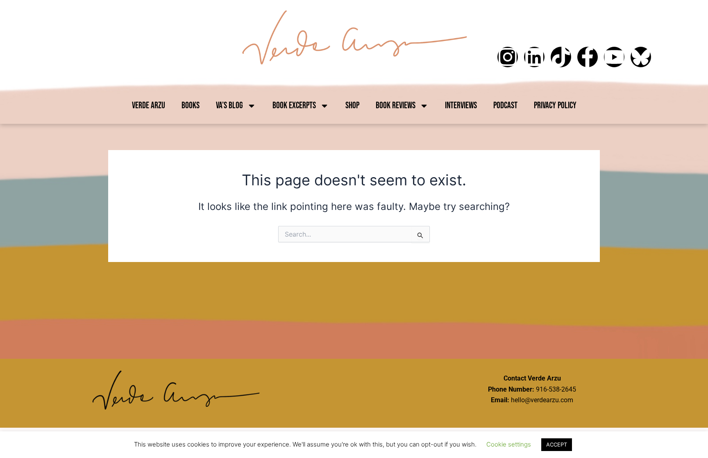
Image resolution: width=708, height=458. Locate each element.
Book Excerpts (294, 105)
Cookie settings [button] (508, 444)
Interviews (461, 105)
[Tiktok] (561, 57)
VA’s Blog (229, 105)
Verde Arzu (148, 105)
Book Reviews (395, 105)
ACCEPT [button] (556, 444)
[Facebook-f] (587, 57)
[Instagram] (507, 57)
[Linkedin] (534, 57)
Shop (352, 105)
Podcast (505, 105)
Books (191, 105)
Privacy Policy (555, 105)
